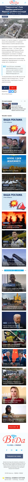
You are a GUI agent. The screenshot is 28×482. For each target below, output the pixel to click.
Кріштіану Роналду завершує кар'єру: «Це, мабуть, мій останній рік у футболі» (13, 245)
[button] (24, 101)
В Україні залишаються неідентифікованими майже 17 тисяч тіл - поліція (13, 188)
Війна (5, 416)
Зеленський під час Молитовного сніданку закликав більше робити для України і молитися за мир (19, 108)
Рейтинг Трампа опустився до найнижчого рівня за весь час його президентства (13, 326)
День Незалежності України (10, 171)
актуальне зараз (9, 270)
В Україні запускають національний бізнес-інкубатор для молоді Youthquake (13, 226)
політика (19, 270)
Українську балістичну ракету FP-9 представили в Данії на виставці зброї (13, 263)
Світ (5, 260)
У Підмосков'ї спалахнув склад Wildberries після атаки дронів (11, 345)
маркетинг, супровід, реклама (14, 479)
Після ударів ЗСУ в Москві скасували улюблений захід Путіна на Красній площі (13, 307)
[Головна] (8, 13)
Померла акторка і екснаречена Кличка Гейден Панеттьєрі (12, 401)
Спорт (6, 241)
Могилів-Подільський (8, 285)
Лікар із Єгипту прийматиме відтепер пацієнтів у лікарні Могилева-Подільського (13, 289)
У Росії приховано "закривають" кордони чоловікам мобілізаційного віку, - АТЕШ (13, 382)
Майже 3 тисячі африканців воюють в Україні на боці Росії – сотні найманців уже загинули (13, 420)
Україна (5, 16)
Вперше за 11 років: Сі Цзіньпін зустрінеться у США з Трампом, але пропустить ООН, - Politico (13, 363)
